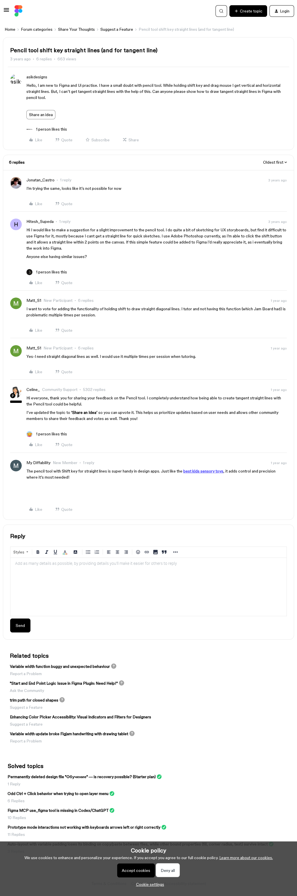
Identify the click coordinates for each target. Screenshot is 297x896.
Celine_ (33, 389)
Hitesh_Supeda (40, 221)
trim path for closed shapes (34, 700)
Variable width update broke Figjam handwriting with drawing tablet (69, 733)
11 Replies (16, 834)
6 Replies (16, 800)
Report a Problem (26, 673)
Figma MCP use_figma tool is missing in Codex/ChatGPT (58, 810)
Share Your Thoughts (76, 29)
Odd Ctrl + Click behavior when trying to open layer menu (58, 793)
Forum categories (36, 29)
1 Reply (14, 784)
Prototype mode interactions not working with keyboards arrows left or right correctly (84, 827)
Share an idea (41, 114)
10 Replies (17, 817)
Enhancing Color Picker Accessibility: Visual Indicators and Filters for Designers (80, 717)
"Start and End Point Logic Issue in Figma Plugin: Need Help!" (64, 683)
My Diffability (38, 462)
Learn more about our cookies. (246, 857)
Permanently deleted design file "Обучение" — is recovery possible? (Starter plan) (82, 776)
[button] (6, 12)
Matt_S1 (33, 300)
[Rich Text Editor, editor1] (148, 587)
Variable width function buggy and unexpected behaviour (60, 666)
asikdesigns (36, 77)
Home (10, 29)
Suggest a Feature (116, 29)
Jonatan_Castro (40, 180)
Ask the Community (27, 690)
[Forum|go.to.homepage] (18, 11)
